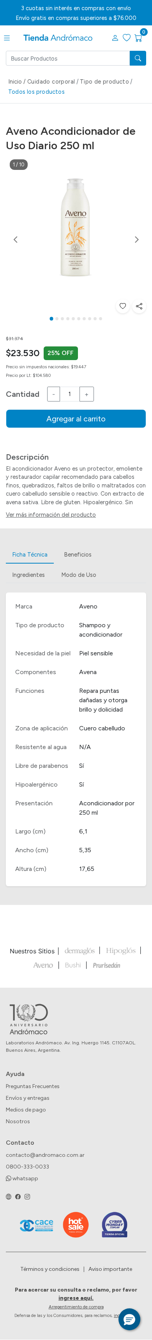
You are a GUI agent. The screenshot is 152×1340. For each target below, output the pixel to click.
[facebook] (18, 1197)
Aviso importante (110, 1269)
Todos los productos (36, 91)
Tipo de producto (104, 81)
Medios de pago (26, 1109)
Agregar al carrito (76, 418)
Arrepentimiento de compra (76, 1307)
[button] (115, 39)
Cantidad (22, 394)
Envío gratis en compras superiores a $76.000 (76, 17)
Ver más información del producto (51, 514)
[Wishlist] (123, 306)
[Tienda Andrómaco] (58, 38)
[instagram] (27, 1197)
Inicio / (17, 81)
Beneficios (78, 554)
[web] (8, 1197)
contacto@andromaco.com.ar (45, 1155)
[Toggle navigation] (7, 38)
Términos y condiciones (50, 1269)
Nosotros (18, 1121)
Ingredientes (28, 574)
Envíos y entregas (27, 1098)
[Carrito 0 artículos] (143, 39)
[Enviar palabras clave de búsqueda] (138, 58)
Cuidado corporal (51, 81)
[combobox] (67, 58)
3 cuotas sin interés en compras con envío (76, 8)
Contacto (20, 1142)
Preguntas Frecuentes (33, 1086)
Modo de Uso (78, 574)
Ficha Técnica (30, 554)
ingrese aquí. (76, 1298)
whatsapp (24, 1178)
